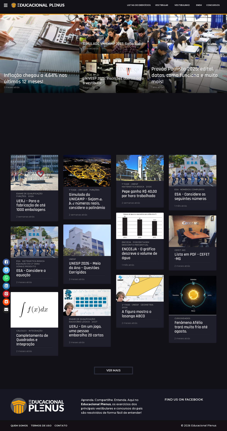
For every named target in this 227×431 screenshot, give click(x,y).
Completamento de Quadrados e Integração (32, 340)
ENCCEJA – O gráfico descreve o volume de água (139, 253)
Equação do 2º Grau (28, 264)
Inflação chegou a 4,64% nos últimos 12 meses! (35, 78)
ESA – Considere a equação (31, 273)
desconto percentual (135, 245)
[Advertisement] (113, 128)
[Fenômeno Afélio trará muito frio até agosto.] (192, 295)
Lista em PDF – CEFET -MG (192, 256)
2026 (31, 196)
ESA (177, 189)
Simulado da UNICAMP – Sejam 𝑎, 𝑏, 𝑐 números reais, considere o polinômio (87, 201)
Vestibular (161, 5)
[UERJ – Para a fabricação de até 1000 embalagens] (34, 172)
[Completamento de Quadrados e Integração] (34, 310)
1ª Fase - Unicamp (78, 190)
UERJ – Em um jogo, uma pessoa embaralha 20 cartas (86, 331)
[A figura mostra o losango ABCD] (140, 288)
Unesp (72, 259)
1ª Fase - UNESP (130, 184)
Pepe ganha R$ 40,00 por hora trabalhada (139, 194)
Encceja (126, 242)
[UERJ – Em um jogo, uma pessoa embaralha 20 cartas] (87, 302)
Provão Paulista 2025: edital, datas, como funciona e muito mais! (184, 75)
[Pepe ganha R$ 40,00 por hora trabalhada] (140, 168)
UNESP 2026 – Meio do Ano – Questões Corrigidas (85, 268)
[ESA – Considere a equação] (34, 242)
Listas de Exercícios (139, 5)
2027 (94, 322)
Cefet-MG (180, 250)
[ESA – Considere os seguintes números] (192, 170)
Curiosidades (182, 318)
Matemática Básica (133, 187)
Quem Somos (19, 425)
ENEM (199, 5)
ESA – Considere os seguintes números (190, 196)
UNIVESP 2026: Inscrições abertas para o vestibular (113, 81)
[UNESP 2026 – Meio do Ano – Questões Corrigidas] (87, 240)
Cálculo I (21, 331)
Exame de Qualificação (29, 194)
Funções (21, 196)
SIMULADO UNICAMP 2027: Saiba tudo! (113, 43)
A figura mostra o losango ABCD (136, 314)
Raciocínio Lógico (79, 322)
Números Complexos (192, 189)
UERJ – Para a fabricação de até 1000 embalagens (30, 205)
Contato (60, 425)
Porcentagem (141, 242)
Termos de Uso (41, 425)
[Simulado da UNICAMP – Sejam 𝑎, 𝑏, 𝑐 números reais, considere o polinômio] (87, 171)
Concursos (213, 5)
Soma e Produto (26, 266)
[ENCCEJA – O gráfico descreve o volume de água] (140, 226)
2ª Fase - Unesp (130, 305)
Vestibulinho (182, 5)
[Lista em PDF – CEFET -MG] (192, 231)
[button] (6, 5)
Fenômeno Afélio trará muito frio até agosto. (191, 327)
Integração (36, 331)
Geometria (147, 305)
